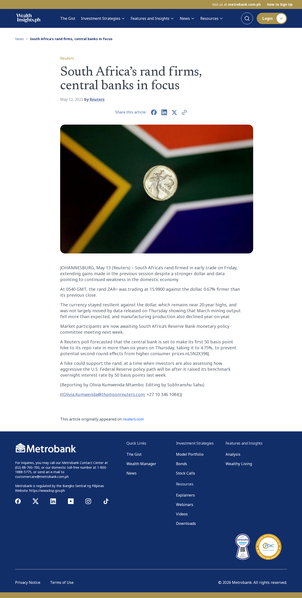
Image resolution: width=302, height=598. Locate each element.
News (185, 18)
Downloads (186, 523)
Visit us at (236, 4)
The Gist (67, 18)
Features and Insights (150, 18)
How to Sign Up (280, 4)
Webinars (184, 504)
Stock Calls (185, 473)
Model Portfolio (190, 454)
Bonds (181, 463)
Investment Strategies (100, 18)
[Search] (247, 18)
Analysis (233, 454)
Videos (182, 514)
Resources (209, 18)
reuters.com (133, 419)
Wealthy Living (239, 463)
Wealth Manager (141, 463)
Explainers (185, 495)
